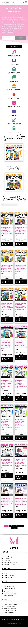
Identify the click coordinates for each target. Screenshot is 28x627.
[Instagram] (13, 548)
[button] (3, 151)
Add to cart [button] (5, 244)
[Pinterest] (15, 548)
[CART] (23, 2)
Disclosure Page (16, 623)
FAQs (8, 623)
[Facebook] (10, 548)
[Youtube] (17, 548)
